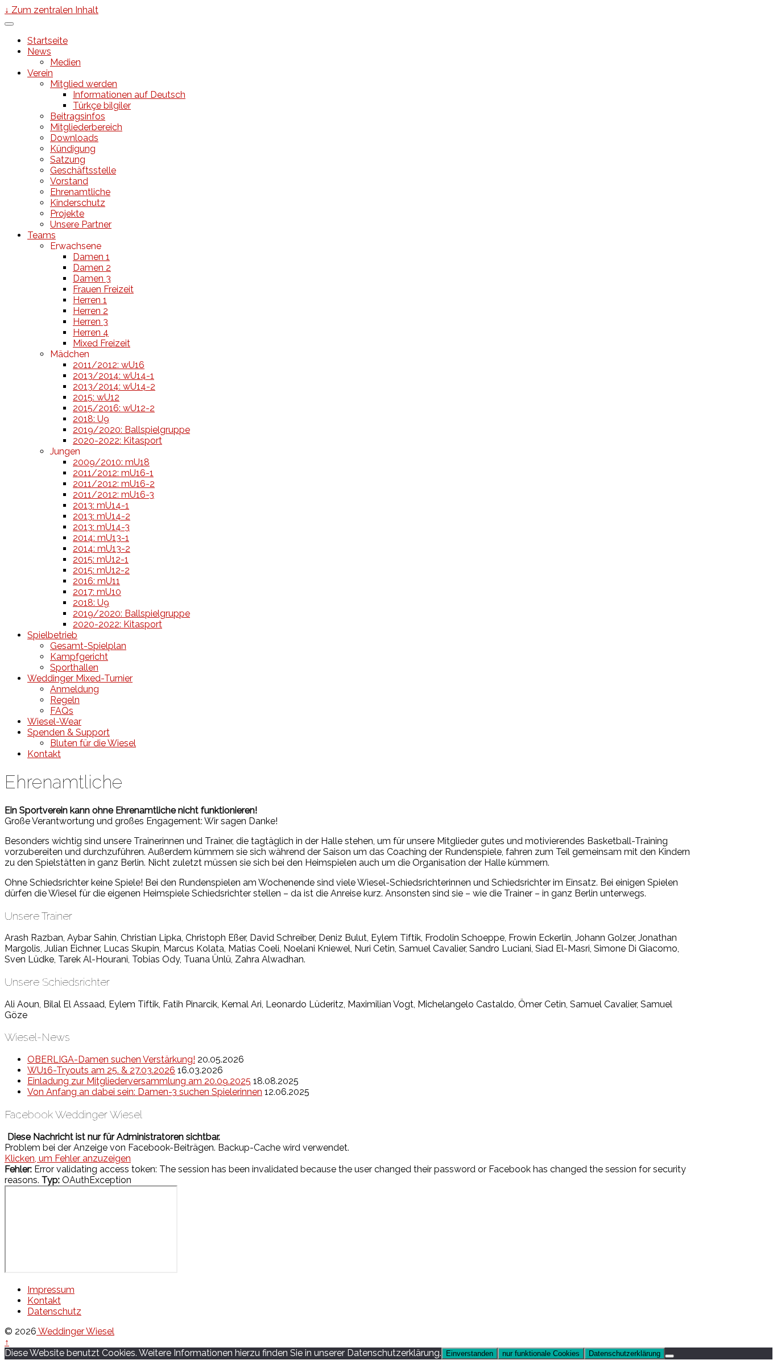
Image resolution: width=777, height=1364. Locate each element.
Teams (41, 235)
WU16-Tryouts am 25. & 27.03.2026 (101, 1070)
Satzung (67, 159)
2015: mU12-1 (101, 559)
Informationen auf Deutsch (129, 94)
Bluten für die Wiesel (93, 743)
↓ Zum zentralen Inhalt (51, 10)
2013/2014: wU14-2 (114, 386)
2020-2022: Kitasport (117, 440)
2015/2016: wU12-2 (114, 408)
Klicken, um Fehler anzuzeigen (68, 1158)
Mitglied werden (83, 83)
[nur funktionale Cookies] (669, 1356)
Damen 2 (92, 267)
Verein (40, 73)
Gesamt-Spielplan (88, 645)
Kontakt (44, 754)
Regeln (65, 700)
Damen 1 (91, 256)
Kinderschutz (77, 202)
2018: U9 (91, 419)
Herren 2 (90, 310)
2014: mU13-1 (101, 537)
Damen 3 (92, 278)
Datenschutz (54, 1311)
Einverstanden (469, 1353)
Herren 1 (90, 300)
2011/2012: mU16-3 (113, 494)
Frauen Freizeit (103, 289)
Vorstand (69, 181)
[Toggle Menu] (9, 24)
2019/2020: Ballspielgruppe (131, 429)
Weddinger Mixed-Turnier (80, 678)
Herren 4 (91, 332)
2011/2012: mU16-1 (113, 473)
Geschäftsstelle (83, 170)
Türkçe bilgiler (102, 105)
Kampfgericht (79, 656)
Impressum (51, 1289)
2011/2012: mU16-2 (114, 483)
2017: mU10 (97, 591)
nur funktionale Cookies (541, 1353)
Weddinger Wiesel (75, 1331)
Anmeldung (74, 689)
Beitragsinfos (77, 116)
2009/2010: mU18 (111, 462)
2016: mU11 (96, 581)
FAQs (61, 710)
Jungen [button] (65, 451)
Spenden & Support (68, 732)
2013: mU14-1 (101, 505)
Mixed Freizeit (101, 343)
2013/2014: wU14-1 (113, 375)
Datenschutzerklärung (624, 1353)
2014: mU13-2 (101, 548)
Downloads (74, 138)
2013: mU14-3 (101, 527)
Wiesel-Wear (54, 721)
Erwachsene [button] (75, 246)
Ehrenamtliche (80, 192)
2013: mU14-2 (101, 516)
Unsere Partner (80, 224)
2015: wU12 (96, 397)
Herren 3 (90, 321)
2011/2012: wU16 (108, 364)
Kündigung (73, 148)
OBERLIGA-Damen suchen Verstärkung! (111, 1059)
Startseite (47, 40)
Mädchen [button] (69, 354)
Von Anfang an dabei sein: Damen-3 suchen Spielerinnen (144, 1091)
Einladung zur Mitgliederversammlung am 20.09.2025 (139, 1081)
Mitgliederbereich (86, 127)
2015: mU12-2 (101, 570)
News (39, 51)
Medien (65, 62)
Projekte (67, 213)
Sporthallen (74, 667)
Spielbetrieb (52, 635)
